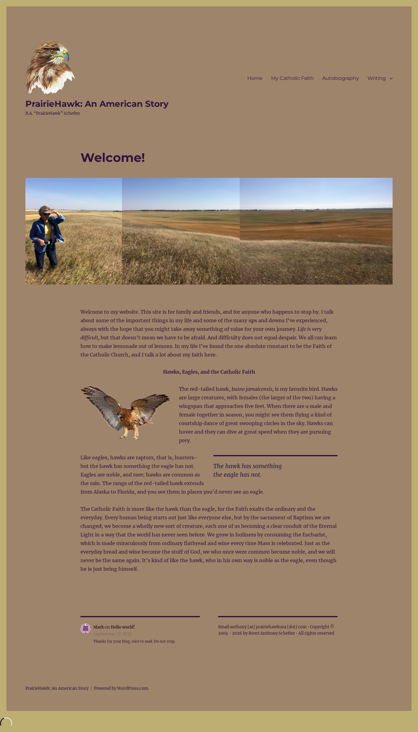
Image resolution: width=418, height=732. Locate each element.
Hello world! (123, 627)
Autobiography (340, 78)
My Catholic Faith (292, 78)
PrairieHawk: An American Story (97, 104)
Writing (377, 78)
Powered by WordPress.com (121, 688)
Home (255, 78)
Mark (98, 627)
